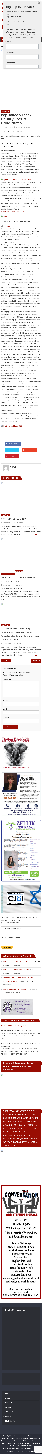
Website (6, 718)
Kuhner (13, 515)
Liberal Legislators (17, 625)
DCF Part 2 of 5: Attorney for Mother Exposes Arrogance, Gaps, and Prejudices (37, 661)
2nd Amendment (7, 571)
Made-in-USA (10, 1421)
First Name (10, 52)
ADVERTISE (9, 1407)
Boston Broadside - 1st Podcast (14, 989)
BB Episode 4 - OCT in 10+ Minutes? (16, 962)
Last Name (10, 62)
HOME (7, 1394)
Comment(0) (27, 127)
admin (18, 127)
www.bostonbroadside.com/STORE (14, 1026)
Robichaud (35, 571)
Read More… (35, 535)
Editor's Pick (5, 111)
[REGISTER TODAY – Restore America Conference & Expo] (21, 553)
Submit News (30, 1451)
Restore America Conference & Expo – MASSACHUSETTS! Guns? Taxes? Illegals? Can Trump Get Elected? (7, 660)
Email (5, 709)
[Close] (38, 2)
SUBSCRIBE (9, 1403)
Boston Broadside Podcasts (18, 956)
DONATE (8, 1398)
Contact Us (19, 1451)
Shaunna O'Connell (8, 574)
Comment (7, 680)
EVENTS (8, 1416)
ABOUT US (9, 1412)
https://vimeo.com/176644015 (12, 212)
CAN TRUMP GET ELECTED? (13, 518)
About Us (10, 1451)
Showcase (28, 625)
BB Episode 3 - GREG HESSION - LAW (16, 970)
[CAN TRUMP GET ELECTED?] (21, 497)
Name (6, 700)
